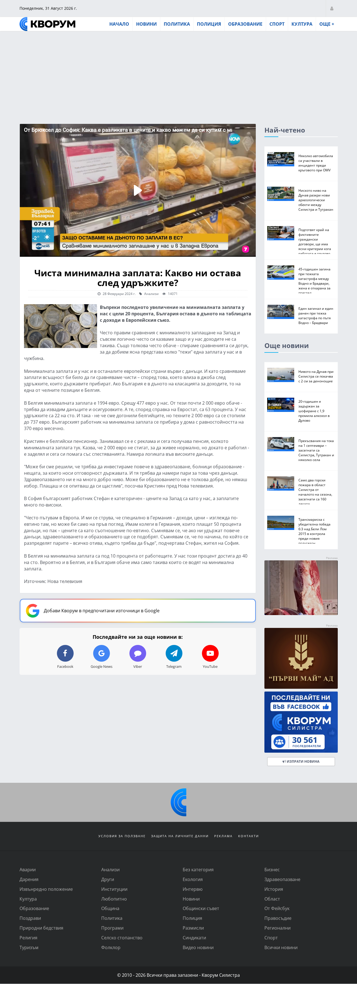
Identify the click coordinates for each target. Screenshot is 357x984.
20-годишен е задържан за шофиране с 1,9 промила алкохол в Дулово (314, 411)
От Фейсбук (277, 908)
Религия (28, 937)
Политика (177, 24)
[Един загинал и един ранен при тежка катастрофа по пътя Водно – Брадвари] (280, 312)
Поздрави (30, 918)
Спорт (276, 24)
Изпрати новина (302, 761)
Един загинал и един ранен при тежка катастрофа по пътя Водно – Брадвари (315, 315)
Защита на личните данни (180, 836)
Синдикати (194, 937)
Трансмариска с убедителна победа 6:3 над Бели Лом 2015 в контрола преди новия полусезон (314, 531)
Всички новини (281, 947)
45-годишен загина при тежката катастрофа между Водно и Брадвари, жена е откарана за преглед (314, 281)
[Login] (331, 8)
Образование (245, 24)
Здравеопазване (282, 879)
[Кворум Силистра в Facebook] (301, 722)
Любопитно (114, 899)
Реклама (223, 836)
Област (272, 899)
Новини (146, 24)
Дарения (29, 879)
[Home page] (47, 24)
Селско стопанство (122, 937)
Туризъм (29, 947)
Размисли (193, 928)
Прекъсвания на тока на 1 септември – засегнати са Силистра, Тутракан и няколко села (316, 450)
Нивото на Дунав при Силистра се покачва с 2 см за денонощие (316, 376)
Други (107, 879)
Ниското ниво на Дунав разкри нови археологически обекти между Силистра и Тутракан (315, 200)
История (273, 889)
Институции (114, 889)
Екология (193, 879)
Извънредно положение (46, 889)
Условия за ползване (122, 836)
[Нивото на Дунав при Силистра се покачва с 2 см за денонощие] (280, 375)
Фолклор (110, 947)
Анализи (151, 293)
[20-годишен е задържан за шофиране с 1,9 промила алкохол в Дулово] (280, 405)
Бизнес (272, 869)
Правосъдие (277, 918)
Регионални (277, 928)
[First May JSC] (301, 658)
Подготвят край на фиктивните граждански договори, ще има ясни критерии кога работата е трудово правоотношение (314, 243)
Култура (301, 24)
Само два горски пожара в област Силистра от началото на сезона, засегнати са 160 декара (315, 492)
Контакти (248, 836)
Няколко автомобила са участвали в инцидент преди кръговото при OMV (315, 162)
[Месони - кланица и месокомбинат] (301, 613)
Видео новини (198, 947)
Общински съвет (201, 908)
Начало (119, 24)
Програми (112, 928)
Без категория (198, 869)
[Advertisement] (178, 73)
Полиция (209, 24)
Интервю (192, 889)
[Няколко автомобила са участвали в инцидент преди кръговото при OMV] (280, 159)
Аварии (28, 869)
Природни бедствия (41, 928)
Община (110, 908)
